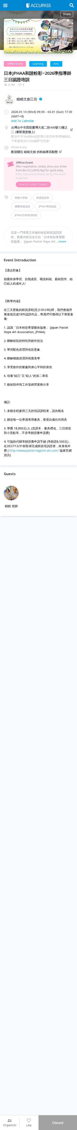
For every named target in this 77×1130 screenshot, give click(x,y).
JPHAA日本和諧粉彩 (26, 215)
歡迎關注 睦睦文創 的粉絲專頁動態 (34, 152)
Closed (57, 1122)
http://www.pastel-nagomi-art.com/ (34, 450)
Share (67, 14)
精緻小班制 (21, 197)
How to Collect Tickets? (33, 184)
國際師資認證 (22, 206)
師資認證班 (42, 197)
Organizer (9, 1125)
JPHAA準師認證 (47, 206)
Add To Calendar (22, 121)
